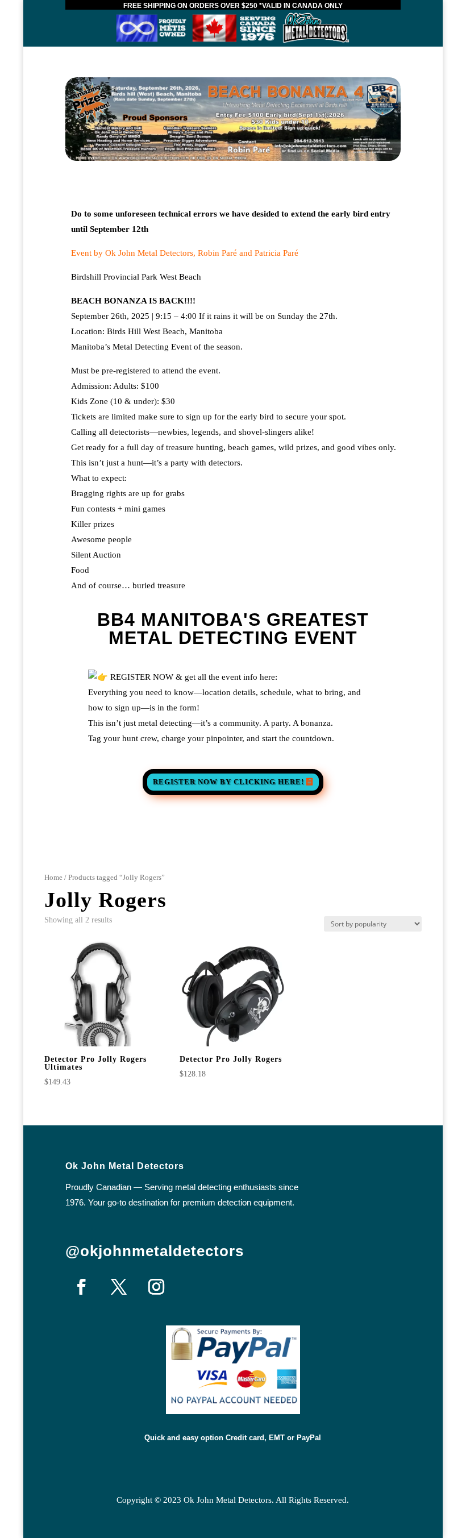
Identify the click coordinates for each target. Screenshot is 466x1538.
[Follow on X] (119, 1287)
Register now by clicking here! (228, 782)
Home (53, 878)
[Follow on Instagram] (156, 1287)
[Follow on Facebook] (81, 1287)
